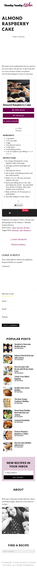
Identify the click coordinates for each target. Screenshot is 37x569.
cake (21, 230)
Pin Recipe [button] (19, 115)
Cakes (14, 228)
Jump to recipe (18, 36)
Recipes (27, 228)
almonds (15, 230)
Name (4, 301)
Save (26, 210)
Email (4, 309)
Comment (6, 266)
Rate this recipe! (8, 294)
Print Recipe (19, 110)
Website (5, 317)
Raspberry (27, 230)
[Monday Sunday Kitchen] (18, 11)
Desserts (20, 228)
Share (19, 205)
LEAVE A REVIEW (11, 121)
